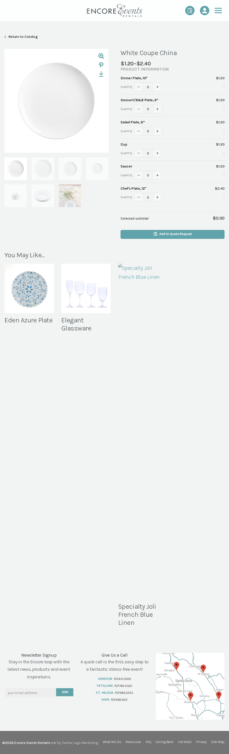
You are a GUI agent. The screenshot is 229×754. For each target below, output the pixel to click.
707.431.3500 (122, 679)
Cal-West (184, 742)
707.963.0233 (123, 693)
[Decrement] (139, 87)
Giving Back (165, 742)
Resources (133, 742)
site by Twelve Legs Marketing (74, 743)
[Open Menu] (218, 10)
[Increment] (157, 87)
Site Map (218, 742)
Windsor (105, 679)
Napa (105, 700)
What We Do (112, 742)
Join (64, 692)
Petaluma (105, 686)
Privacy (201, 742)
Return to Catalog (22, 36)
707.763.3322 (123, 686)
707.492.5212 (118, 700)
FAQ (148, 742)
